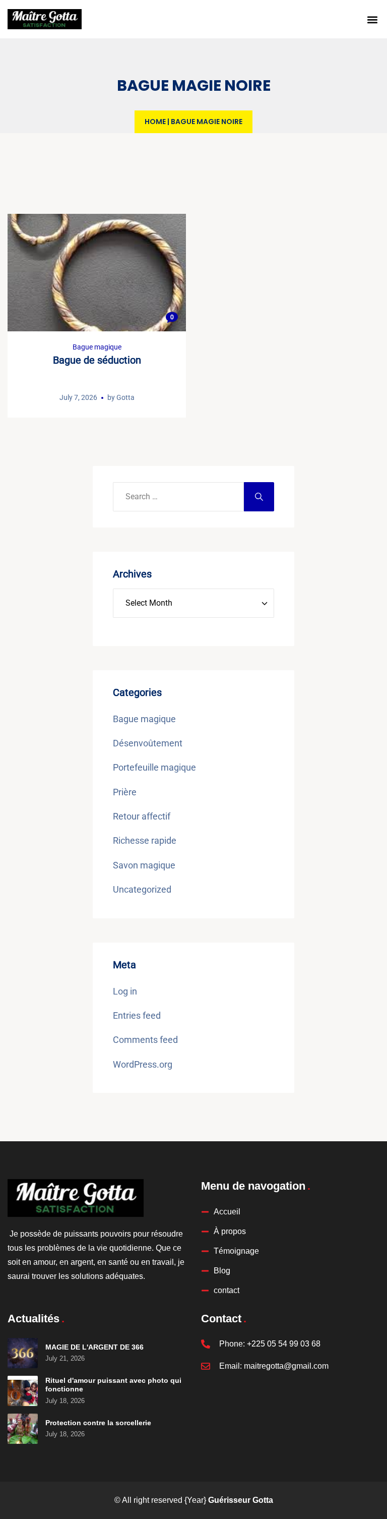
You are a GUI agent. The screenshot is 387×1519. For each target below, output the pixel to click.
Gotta (125, 397)
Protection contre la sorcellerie (98, 1423)
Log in (125, 991)
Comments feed (145, 1039)
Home (155, 121)
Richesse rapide (144, 840)
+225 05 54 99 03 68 (283, 1343)
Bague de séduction (97, 360)
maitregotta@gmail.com (286, 1366)
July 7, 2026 (78, 397)
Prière (125, 792)
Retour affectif (141, 816)
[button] (372, 19)
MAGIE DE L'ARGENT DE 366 (94, 1347)
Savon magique (144, 865)
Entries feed (137, 1015)
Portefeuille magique (154, 767)
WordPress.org (142, 1064)
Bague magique (97, 347)
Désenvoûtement (147, 743)
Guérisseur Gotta (240, 1500)
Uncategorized (142, 889)
